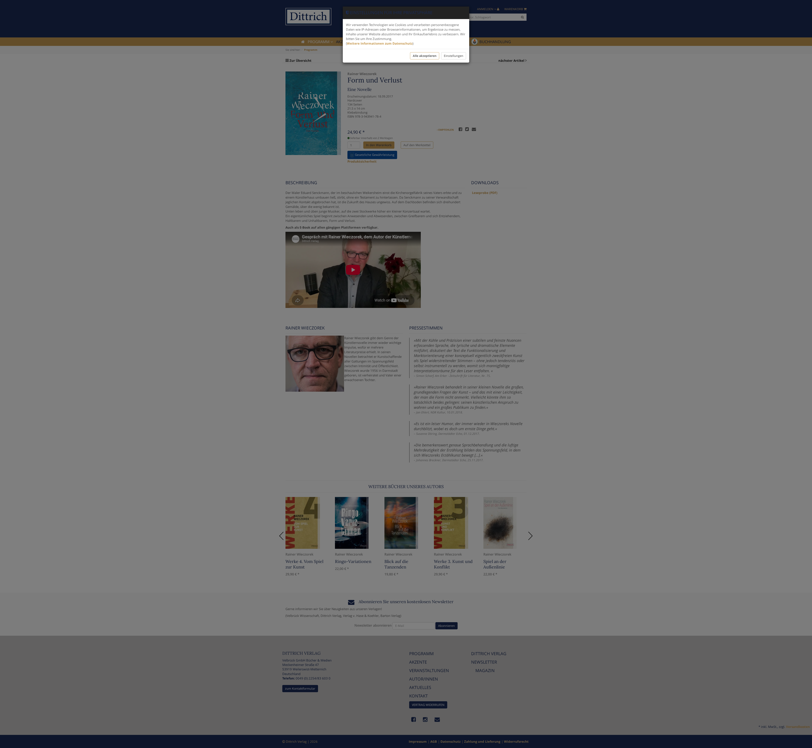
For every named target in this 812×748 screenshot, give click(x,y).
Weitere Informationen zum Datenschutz (380, 43)
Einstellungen (453, 56)
